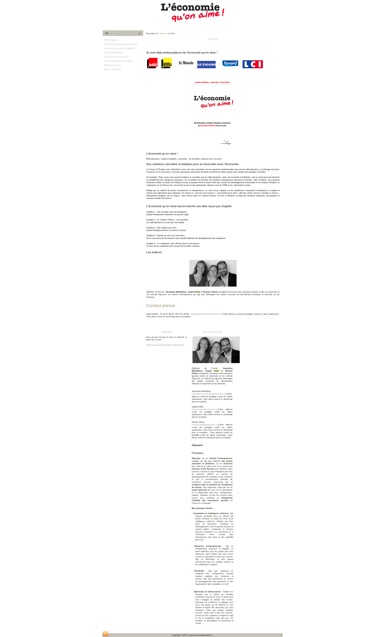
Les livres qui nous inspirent (119, 48)
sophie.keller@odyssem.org (205, 409)
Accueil (213, 39)
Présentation (111, 40)
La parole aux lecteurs (116, 56)
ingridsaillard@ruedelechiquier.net (207, 314)
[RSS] (105, 633)
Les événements (113, 52)
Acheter (167, 332)
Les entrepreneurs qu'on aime (120, 44)
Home (162, 33)
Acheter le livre (112, 65)
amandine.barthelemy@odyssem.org (209, 394)
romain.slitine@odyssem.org (205, 424)
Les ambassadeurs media (118, 61)
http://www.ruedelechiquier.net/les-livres (165, 345)
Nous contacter (112, 69)
